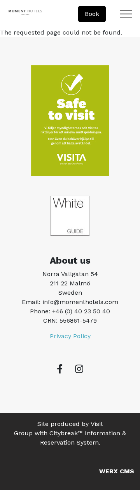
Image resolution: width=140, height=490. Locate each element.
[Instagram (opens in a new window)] (79, 368)
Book (92, 13)
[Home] (25, 14)
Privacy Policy (70, 336)
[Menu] (126, 14)
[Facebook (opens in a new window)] (59, 368)
